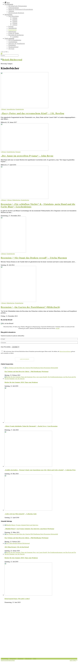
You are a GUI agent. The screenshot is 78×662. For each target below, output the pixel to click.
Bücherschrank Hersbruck (16, 13)
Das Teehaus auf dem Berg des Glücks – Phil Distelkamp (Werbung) (26, 371)
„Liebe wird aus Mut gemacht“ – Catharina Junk (21, 514)
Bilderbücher (12, 31)
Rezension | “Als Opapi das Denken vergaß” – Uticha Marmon (34, 258)
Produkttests (12, 45)
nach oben (73, 660)
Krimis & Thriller (13, 33)
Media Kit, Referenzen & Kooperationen (20, 9)
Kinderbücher (12, 30)
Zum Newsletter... (6, 347)
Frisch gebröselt (9, 38)
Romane (10, 26)
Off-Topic (11, 48)
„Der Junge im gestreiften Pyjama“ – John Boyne (27, 156)
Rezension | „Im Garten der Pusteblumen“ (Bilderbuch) (30, 307)
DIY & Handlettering (14, 40)
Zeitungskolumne (13, 8)
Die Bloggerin (9, 4)
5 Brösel (14, 18)
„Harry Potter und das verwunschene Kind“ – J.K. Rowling (32, 113)
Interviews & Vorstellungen (16, 43)
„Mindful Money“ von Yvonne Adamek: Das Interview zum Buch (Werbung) (29, 529)
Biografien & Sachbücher (16, 35)
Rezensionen (8, 14)
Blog (8, 2)
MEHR (57, 328)
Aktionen (11, 11)
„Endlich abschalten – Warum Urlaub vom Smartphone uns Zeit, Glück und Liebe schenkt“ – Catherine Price (40, 470)
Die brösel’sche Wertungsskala (17, 6)
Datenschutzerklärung (65, 351)
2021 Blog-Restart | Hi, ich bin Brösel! (17, 547)
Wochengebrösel (13, 47)
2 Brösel (14, 23)
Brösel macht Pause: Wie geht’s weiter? (17, 598)
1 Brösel (14, 25)
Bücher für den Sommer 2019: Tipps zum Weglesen (21, 382)
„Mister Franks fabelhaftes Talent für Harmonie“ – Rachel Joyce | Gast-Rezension (31, 426)
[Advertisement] (39, 618)
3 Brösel (14, 21)
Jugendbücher (12, 28)
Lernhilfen (15, 37)
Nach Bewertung (13, 16)
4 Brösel (14, 19)
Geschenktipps (12, 42)
